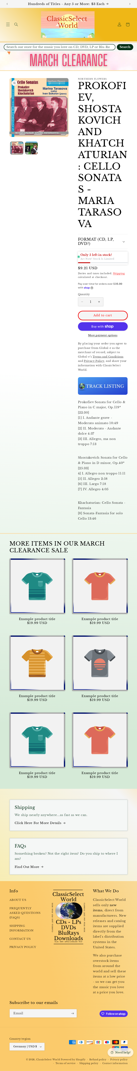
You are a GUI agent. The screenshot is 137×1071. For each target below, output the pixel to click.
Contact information (115, 1063)
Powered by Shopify (73, 1059)
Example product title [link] (37, 619)
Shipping (119, 273)
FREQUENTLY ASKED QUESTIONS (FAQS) (25, 913)
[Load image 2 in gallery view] (31, 148)
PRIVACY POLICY (22, 947)
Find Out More (27, 867)
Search (125, 47)
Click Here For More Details (38, 823)
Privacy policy (119, 1059)
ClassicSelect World (48, 1059)
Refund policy (97, 1059)
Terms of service (65, 1063)
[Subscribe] (72, 1013)
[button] (8, 24)
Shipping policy (88, 1063)
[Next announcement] (130, 4)
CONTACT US (20, 938)
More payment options (103, 335)
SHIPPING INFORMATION (21, 928)
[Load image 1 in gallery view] (16, 148)
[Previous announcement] (7, 4)
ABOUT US (17, 900)
